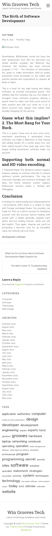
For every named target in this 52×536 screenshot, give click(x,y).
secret (31, 459)
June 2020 (7, 395)
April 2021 (7, 363)
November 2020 (10, 379)
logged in (19, 284)
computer (39, 414)
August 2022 (8, 327)
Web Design (8, 309)
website (9, 491)
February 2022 (9, 337)
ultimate (30, 486)
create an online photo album (13, 420)
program (22, 454)
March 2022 (7, 333)
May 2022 (6, 330)
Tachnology (8, 306)
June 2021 (7, 356)
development (8, 237)
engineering (10, 430)
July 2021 (6, 353)
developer (10, 425)
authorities (23, 413)
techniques (42, 475)
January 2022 (8, 340)
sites (5, 465)
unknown (41, 486)
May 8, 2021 (8, 40)
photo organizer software (19, 450)
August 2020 (8, 388)
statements (20, 470)
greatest (6, 436)
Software (7, 35)
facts (42, 430)
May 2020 (7, 398)
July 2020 (6, 391)
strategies (35, 470)
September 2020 (10, 385)
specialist (7, 471)
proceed (34, 450)
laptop (6, 441)
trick (21, 486)
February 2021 (9, 369)
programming (13, 459)
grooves (19, 435)
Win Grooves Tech (20, 4)
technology (11, 481)
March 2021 (7, 366)
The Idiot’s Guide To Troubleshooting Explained (29, 267)
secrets (41, 459)
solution (34, 465)
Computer (7, 299)
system (28, 475)
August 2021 (8, 350)
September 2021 (10, 346)
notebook (34, 441)
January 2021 (8, 372)
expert (23, 430)
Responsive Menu (48, 5)
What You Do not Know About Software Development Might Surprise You (24, 255)
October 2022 (9, 324)
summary (17, 476)
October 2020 (9, 382)
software (20, 237)
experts (33, 430)
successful (6, 476)
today (13, 486)
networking (19, 441)
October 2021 (8, 343)
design (32, 419)
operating (8, 446)
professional (8, 454)
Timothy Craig (23, 40)
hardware (35, 436)
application (9, 413)
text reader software (29, 481)
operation (22, 446)
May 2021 (6, 359)
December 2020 (10, 375)
